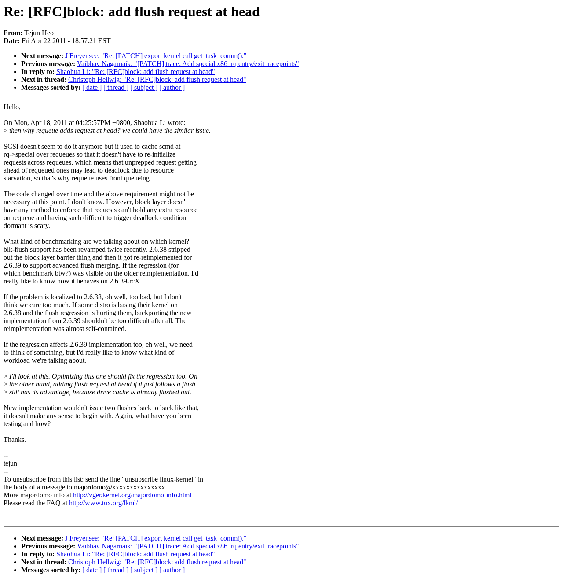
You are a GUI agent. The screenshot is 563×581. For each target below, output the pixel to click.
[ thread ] (115, 87)
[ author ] (172, 87)
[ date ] (92, 87)
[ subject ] (143, 87)
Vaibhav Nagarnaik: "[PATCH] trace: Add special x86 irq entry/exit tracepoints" (188, 63)
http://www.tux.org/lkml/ (103, 503)
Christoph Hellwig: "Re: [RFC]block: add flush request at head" (157, 79)
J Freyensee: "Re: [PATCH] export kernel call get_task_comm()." (156, 55)
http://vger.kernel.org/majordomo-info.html (132, 495)
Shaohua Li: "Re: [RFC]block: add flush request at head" (135, 71)
